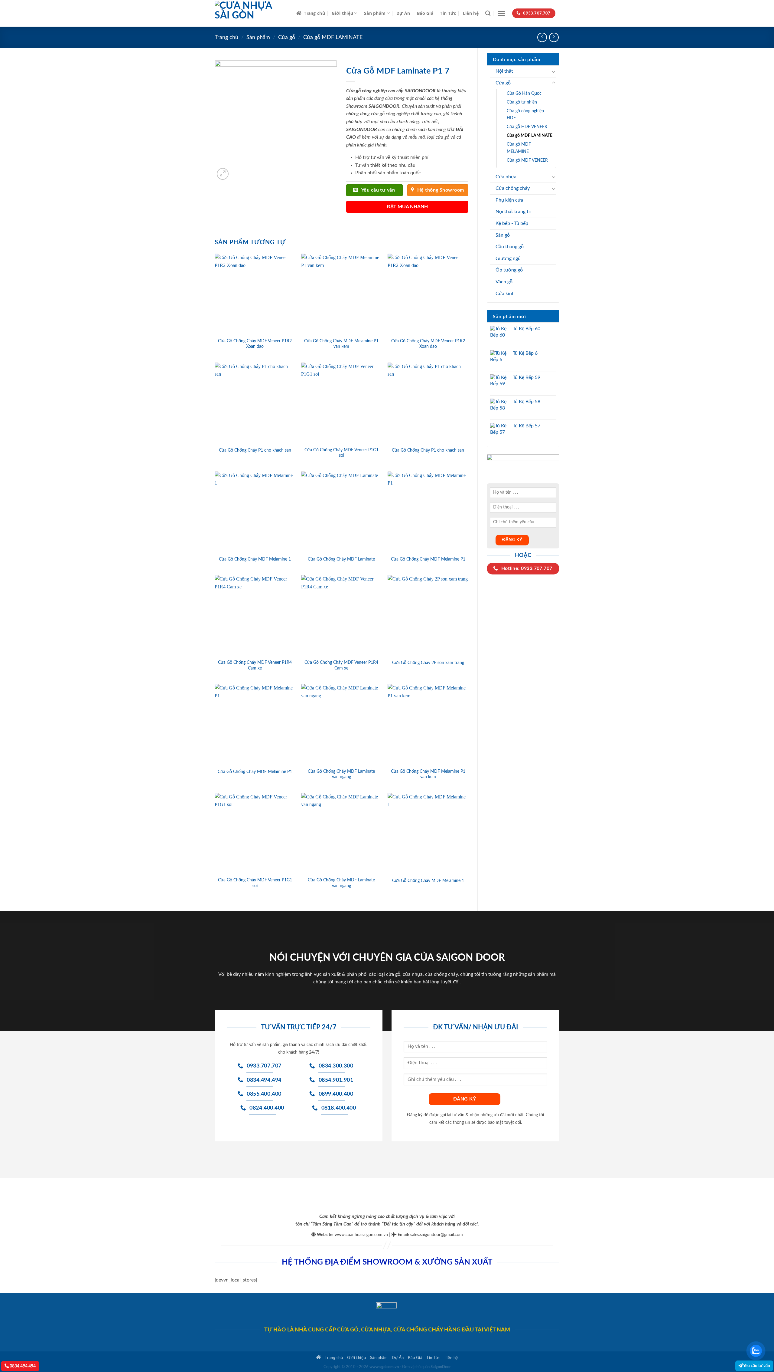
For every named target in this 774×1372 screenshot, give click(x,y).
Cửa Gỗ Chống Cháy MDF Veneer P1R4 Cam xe (255, 665)
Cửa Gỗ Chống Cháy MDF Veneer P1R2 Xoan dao (255, 344)
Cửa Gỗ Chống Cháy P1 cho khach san (255, 450)
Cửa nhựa (506, 176)
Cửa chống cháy (513, 188)
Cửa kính (505, 293)
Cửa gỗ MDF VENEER (527, 160)
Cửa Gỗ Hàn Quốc (524, 93)
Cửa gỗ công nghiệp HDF (525, 114)
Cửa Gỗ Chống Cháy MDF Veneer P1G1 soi (341, 453)
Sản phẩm (374, 13)
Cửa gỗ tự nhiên (522, 102)
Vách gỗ (504, 281)
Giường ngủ (508, 258)
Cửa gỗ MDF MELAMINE (519, 147)
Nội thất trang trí (514, 211)
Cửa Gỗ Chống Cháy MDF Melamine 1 (255, 559)
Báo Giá (425, 13)
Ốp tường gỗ (509, 270)
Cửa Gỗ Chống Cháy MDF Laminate (341, 559)
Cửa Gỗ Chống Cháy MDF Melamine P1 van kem (341, 344)
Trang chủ (314, 13)
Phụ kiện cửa (509, 200)
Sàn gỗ (503, 235)
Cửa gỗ (286, 37)
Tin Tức (448, 13)
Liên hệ (471, 13)
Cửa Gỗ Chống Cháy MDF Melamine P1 (428, 559)
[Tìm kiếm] (487, 13)
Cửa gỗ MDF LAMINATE (333, 37)
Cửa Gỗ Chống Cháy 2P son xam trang (428, 662)
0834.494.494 (22, 1366)
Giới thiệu (342, 13)
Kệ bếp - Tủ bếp (512, 223)
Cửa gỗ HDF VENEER (527, 126)
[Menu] (501, 13)
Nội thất (504, 71)
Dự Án (403, 13)
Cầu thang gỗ (510, 246)
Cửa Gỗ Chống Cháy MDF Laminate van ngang (341, 774)
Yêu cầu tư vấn (756, 1366)
